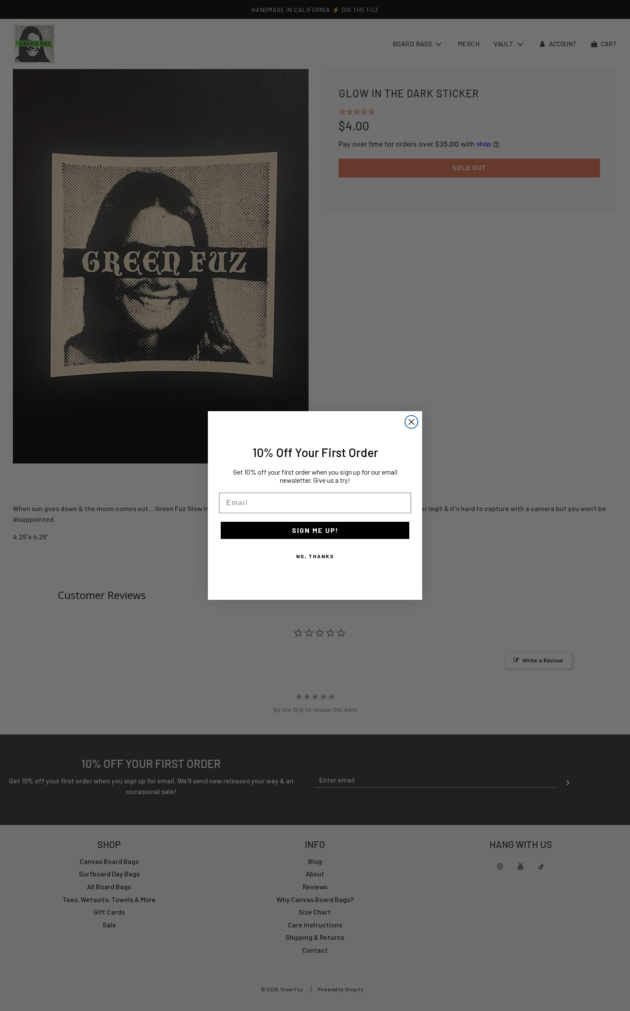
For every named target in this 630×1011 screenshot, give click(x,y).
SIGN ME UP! (315, 530)
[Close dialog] (411, 421)
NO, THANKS (315, 556)
